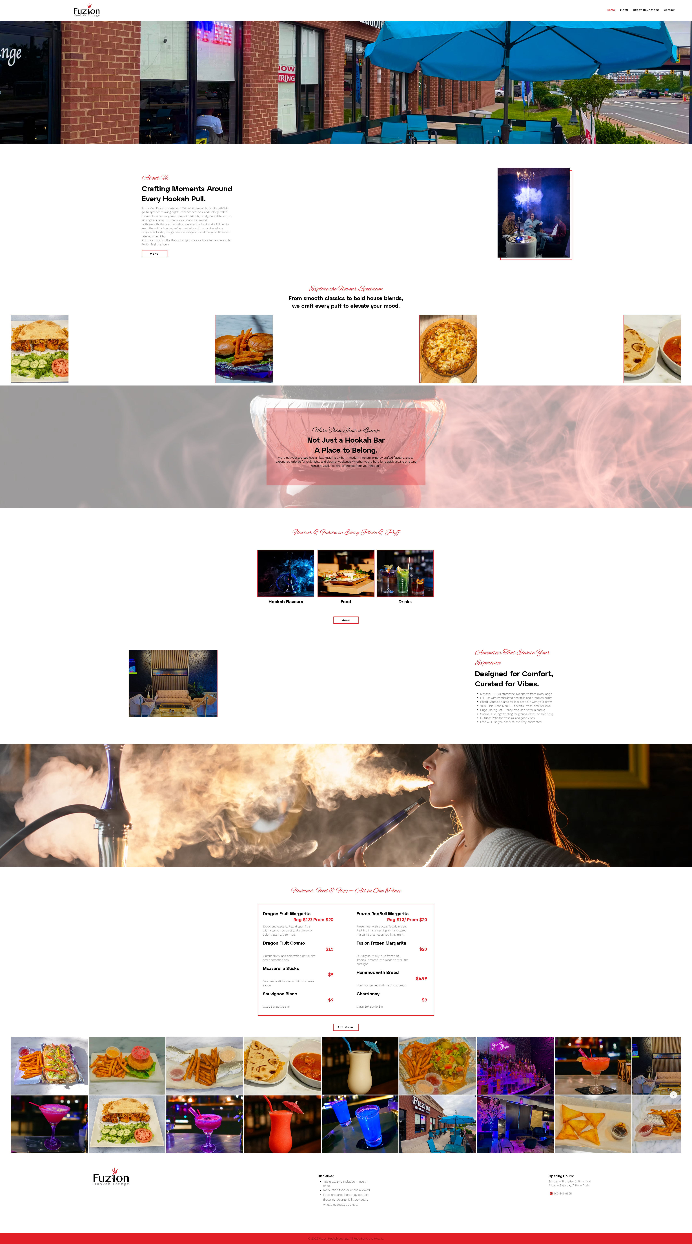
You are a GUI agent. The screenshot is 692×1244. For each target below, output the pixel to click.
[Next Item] (673, 1095)
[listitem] (39, 349)
